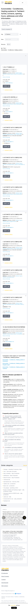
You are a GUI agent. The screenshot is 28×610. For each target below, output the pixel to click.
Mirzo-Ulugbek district (11, 221)
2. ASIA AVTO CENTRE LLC (10, 97)
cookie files (13, 605)
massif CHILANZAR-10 (18, 74)
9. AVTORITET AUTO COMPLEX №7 (12, 297)
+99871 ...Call (6, 116)
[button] (14, 89)
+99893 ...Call (6, 86)
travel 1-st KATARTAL (18, 334)
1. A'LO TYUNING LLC (8, 67)
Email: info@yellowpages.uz (8, 590)
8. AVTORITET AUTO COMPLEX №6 (12, 270)
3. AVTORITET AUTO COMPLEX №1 (12, 127)
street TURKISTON (17, 134)
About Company (5, 576)
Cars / (4, 48)
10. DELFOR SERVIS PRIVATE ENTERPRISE (14, 327)
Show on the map (6, 77)
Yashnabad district (10, 277)
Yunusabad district (10, 164)
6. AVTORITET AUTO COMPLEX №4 (12, 214)
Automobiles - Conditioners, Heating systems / (12, 50)
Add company (4, 585)
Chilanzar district (10, 74)
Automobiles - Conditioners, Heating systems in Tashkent (14, 367)
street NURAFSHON (17, 194)
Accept (14, 607)
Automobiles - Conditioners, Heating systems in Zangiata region (14, 364)
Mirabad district (10, 134)
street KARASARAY (17, 104)
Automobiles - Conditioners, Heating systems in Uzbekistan (14, 360)
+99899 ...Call (6, 146)
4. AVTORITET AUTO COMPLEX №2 (12, 157)
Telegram (18, 593)
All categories (4, 573)
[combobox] (23, 2)
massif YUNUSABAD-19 (19, 164)
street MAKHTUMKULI (19, 304)
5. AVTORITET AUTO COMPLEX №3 (12, 187)
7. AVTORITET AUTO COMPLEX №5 (12, 241)
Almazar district (10, 104)
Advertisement (4, 582)
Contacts (3, 579)
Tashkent (4, 74)
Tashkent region (18, 72)
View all (25, 465)
